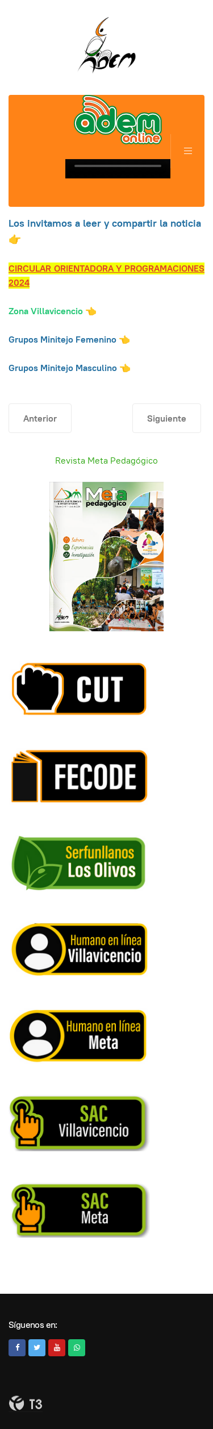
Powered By (26, 1403)
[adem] (107, 45)
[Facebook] (17, 1347)
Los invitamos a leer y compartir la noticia (105, 223)
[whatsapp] (76, 1347)
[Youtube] (56, 1347)
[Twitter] (36, 1347)
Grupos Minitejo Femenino (62, 339)
